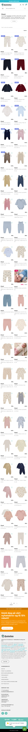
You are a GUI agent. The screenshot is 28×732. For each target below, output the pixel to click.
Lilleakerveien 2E (5, 695)
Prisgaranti (4, 675)
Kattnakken (20, 644)
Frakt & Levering (6, 670)
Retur (3, 668)
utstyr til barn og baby (5, 649)
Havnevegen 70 (5, 700)
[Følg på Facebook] (2, 713)
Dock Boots (14, 645)
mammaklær (22, 647)
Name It (19, 649)
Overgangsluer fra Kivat (9, 646)
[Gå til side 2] (16, 603)
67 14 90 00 (6, 690)
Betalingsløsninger (7, 673)
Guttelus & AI (5, 683)
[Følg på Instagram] (6, 713)
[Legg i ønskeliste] (11, 36)
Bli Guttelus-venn (7, 628)
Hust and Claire (12, 650)
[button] (25, 729)
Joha (8, 650)
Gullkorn (21, 650)
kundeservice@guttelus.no (7, 691)
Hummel (17, 650)
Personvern (4, 679)
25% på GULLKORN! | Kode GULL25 (14, 1)
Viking (2, 646)
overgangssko (20, 645)
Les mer (5, 661)
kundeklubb (12, 651)
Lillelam (5, 650)
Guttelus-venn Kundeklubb (9, 681)
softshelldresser (4, 645)
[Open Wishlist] (23, 5)
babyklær (9, 15)
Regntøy (15, 644)
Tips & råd (4, 677)
